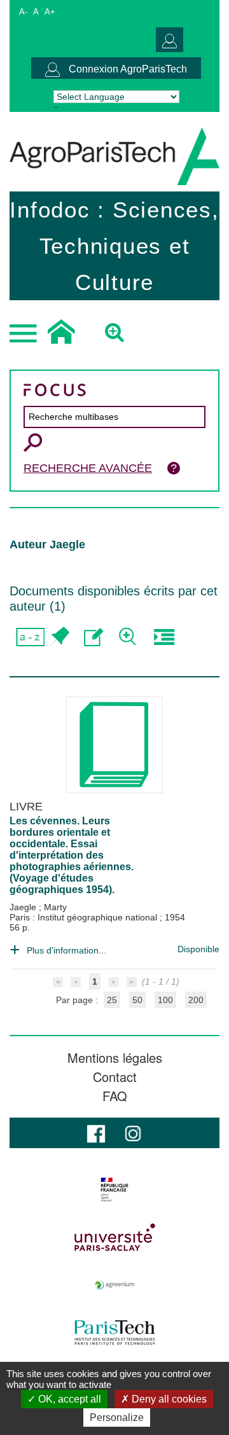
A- (23, 12)
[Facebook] (96, 1132)
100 (165, 1000)
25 (112, 1000)
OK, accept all (68, 1399)
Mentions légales (114, 1057)
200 (196, 1000)
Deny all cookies (168, 1399)
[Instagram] (132, 1132)
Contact (115, 1077)
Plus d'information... (66, 950)
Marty (55, 907)
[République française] (114, 1189)
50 (137, 1000)
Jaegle (24, 907)
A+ (50, 12)
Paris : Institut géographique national (85, 917)
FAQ (114, 1096)
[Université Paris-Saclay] (114, 1237)
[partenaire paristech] (114, 1332)
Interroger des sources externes (163, 637)
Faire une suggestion (94, 637)
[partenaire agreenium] (114, 1285)
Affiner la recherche (128, 637)
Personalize (117, 1417)
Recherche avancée (88, 468)
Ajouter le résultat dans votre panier (59, 637)
